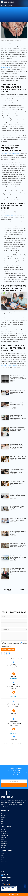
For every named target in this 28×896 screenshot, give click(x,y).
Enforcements (3, 845)
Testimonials (3, 817)
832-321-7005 (13, 678)
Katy (1, 859)
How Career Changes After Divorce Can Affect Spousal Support (17, 495)
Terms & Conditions (12, 642)
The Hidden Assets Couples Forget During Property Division (17, 483)
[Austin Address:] (14, 682)
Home (2, 813)
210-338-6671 (13, 715)
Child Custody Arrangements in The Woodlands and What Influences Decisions (17, 429)
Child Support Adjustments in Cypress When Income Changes (18, 532)
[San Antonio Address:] (14, 701)
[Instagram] (7, 653)
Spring (2, 857)
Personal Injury (4, 831)
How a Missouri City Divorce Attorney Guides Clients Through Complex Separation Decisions (18, 378)
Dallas (2, 867)
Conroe (2, 863)
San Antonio (3, 869)
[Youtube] (9, 653)
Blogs (2, 819)
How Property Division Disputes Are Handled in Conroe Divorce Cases (16, 446)
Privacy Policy (22, 642)
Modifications (4, 837)
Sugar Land (3, 865)
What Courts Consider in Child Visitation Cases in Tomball (18, 519)
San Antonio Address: (13, 703)
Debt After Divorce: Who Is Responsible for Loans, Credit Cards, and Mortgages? (18, 545)
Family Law (3, 829)
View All (2, 871)
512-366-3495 (13, 696)
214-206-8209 (13, 733)
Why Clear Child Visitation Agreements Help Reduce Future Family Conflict (17, 471)
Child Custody (4, 841)
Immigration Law (4, 833)
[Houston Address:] (14, 662)
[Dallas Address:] (14, 719)
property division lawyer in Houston (9, 365)
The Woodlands (4, 861)
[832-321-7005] (1, 877)
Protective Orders (4, 835)
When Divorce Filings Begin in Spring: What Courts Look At (18, 457)
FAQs (2, 821)
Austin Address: (14, 684)
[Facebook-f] (2, 653)
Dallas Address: (14, 721)
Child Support (4, 843)
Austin (2, 855)
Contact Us (3, 823)
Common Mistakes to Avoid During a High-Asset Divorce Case (17, 392)
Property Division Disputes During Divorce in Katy (17, 507)
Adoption (3, 847)
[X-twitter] (4, 653)
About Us (3, 815)
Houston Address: (13, 664)
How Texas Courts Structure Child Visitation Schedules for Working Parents (18, 557)
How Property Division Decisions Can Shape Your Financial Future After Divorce (18, 416)
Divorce (2, 839)
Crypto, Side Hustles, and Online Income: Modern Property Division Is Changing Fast (18, 570)
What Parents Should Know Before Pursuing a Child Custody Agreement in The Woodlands (17, 405)
